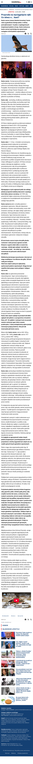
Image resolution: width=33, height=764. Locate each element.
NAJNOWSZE (4, 6)
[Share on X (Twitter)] (28, 33)
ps (5, 33)
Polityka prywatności (22, 753)
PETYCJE (21, 6)
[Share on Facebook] (25, 33)
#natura (13, 616)
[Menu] (2, 2)
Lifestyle (11, 9)
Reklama (13, 753)
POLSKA (11, 6)
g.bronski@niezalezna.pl (17, 714)
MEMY (27, 6)
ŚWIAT (16, 6)
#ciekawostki (5, 616)
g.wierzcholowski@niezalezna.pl (23, 709)
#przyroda (20, 616)
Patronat (7, 753)
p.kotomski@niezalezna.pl (16, 715)
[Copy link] (31, 33)
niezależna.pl (4, 9)
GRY (31, 6)
